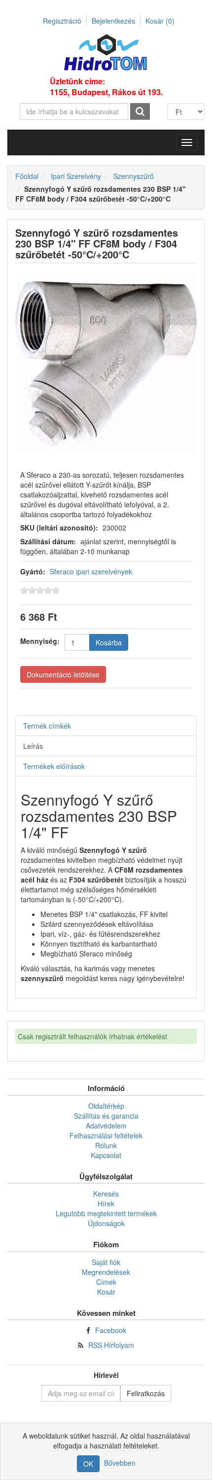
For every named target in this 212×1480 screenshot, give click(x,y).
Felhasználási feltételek (106, 1135)
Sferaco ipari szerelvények (91, 571)
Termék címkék (47, 726)
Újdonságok (106, 1223)
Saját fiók (106, 1262)
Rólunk (106, 1145)
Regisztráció (62, 21)
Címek (106, 1282)
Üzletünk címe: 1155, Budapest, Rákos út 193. (106, 87)
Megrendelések (106, 1272)
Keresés (106, 1193)
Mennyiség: (40, 641)
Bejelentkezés (113, 21)
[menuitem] (106, 1106)
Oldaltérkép (106, 1106)
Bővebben (120, 1463)
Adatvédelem (106, 1125)
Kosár (160, 21)
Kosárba (109, 642)
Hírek (106, 1203)
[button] (187, 142)
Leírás (33, 746)
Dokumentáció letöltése (63, 674)
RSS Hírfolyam (111, 1345)
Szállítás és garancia (106, 1116)
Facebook (110, 1330)
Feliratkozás (146, 1393)
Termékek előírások (54, 766)
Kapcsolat (106, 1155)
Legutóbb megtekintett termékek (106, 1213)
